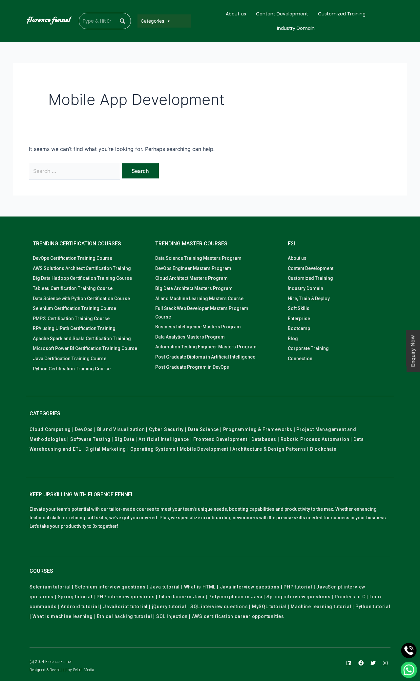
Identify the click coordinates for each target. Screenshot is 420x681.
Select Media (83, 670)
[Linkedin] (349, 663)
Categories (152, 21)
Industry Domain (296, 28)
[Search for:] (75, 171)
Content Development (282, 13)
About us (236, 13)
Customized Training (342, 13)
